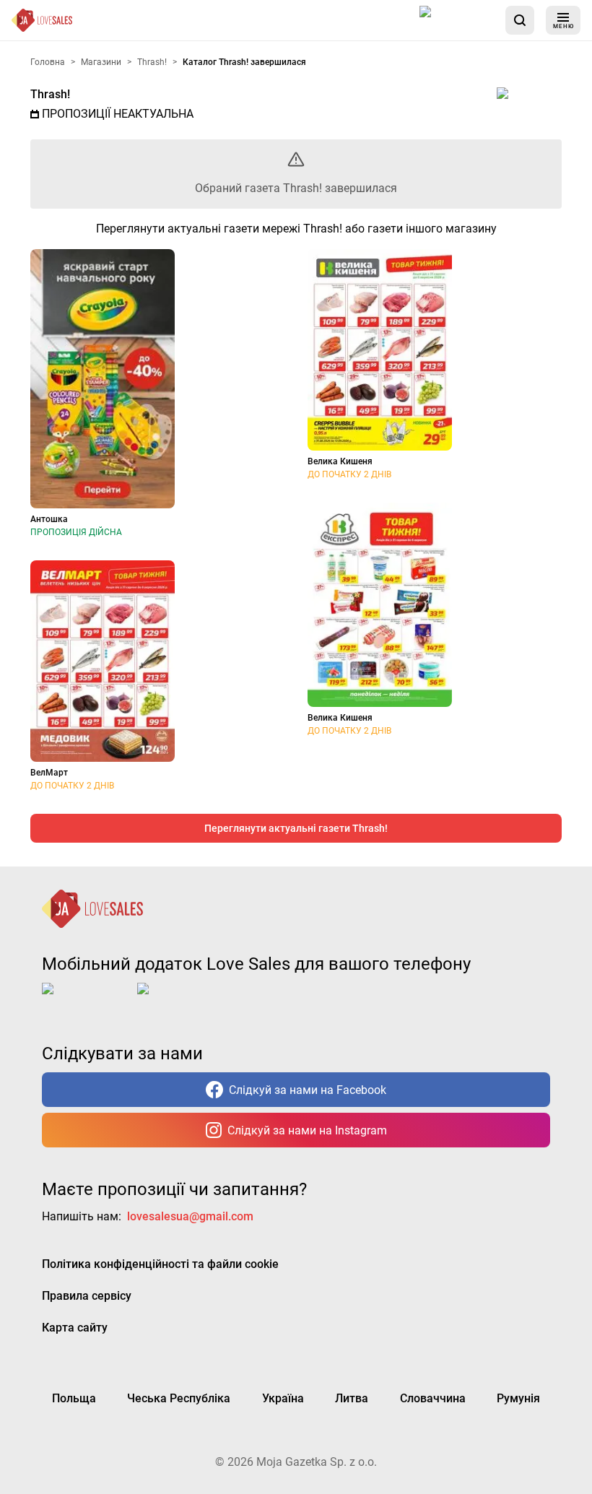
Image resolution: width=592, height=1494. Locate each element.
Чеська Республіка (178, 1398)
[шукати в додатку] (519, 20)
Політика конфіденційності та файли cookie (160, 1264)
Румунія (518, 1398)
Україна (283, 1398)
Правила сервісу (86, 1296)
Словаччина (433, 1398)
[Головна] (42, 20)
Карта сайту (75, 1327)
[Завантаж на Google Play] (182, 1000)
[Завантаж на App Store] (457, 20)
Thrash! (50, 94)
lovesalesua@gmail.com (190, 1216)
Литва (351, 1398)
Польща (74, 1398)
